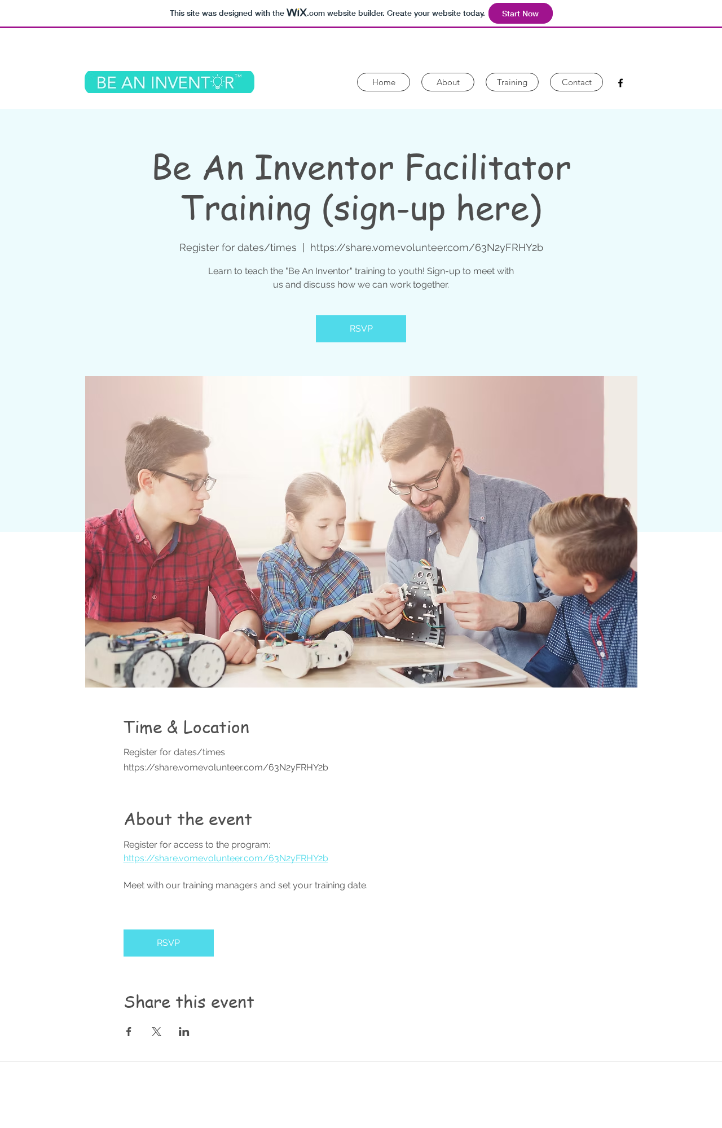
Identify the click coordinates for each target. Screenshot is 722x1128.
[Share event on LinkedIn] (184, 1031)
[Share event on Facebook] (129, 1031)
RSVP (361, 328)
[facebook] (620, 83)
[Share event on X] (156, 1031)
